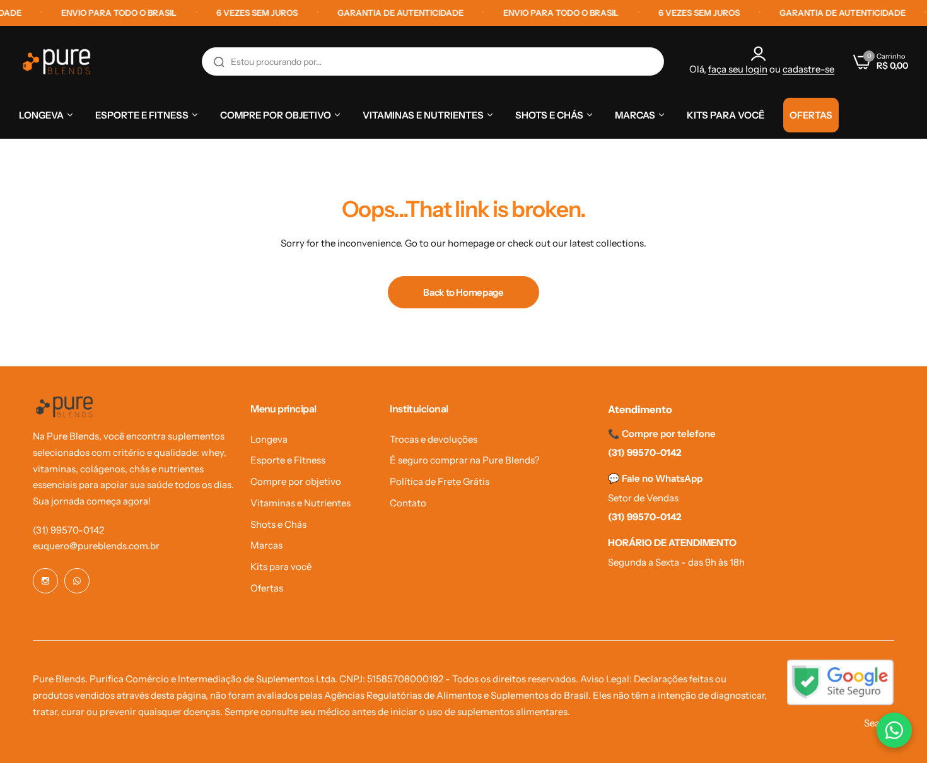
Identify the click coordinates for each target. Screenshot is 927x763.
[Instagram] (45, 580)
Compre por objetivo (295, 481)
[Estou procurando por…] (219, 61)
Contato (408, 503)
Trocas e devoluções (433, 439)
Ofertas (266, 588)
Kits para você (281, 567)
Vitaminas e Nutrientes (300, 503)
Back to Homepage (463, 292)
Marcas (266, 545)
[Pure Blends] (57, 61)
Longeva (269, 439)
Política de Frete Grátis (439, 481)
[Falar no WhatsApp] (894, 730)
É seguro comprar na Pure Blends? (465, 460)
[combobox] (433, 61)
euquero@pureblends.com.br (96, 546)
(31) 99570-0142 (68, 530)
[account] (761, 53)
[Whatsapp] (77, 580)
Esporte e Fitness (287, 460)
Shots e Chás (278, 524)
